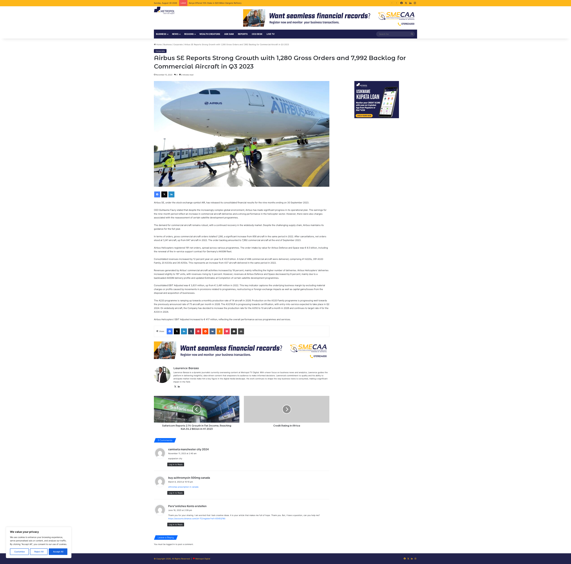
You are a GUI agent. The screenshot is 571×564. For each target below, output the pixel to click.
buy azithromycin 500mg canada (189, 477)
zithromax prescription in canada (183, 487)
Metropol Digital (202, 558)
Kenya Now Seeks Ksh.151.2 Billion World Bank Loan (213, 3)
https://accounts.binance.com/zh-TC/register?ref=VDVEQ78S (196, 518)
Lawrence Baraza (186, 368)
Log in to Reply (176, 464)
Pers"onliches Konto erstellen (187, 506)
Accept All (58, 551)
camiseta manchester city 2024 (188, 449)
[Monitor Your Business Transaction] (241, 350)
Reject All (38, 551)
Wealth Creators (209, 34)
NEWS (175, 34)
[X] (175, 386)
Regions (189, 34)
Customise (19, 551)
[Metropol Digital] (164, 10)
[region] (38, 542)
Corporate (178, 44)
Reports (243, 34)
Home (159, 44)
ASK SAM (229, 34)
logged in (170, 544)
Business (161, 34)
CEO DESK (257, 34)
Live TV (270, 34)
